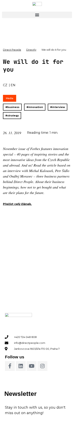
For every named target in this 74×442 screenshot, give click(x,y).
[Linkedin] (21, 366)
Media (9, 98)
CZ (5, 85)
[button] (37, 15)
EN (13, 85)
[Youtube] (32, 366)
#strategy (12, 115)
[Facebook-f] (10, 366)
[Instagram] (42, 366)
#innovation (34, 107)
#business (12, 107)
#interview (57, 107)
